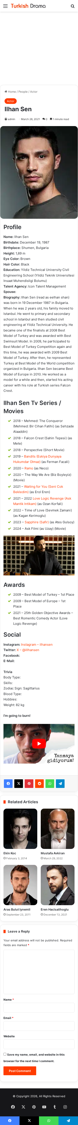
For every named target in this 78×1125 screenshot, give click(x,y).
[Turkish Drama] (28, 6)
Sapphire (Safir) (37, 522)
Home (11, 91)
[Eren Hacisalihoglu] (58, 885)
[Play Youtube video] (39, 744)
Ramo (28, 468)
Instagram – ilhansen (37, 644)
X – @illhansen (28, 650)
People (23, 91)
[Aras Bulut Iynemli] (20, 885)
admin (11, 119)
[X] (18, 783)
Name (8, 999)
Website (9, 1036)
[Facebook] (8, 783)
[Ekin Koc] (20, 829)
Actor (33, 91)
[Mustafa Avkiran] (58, 829)
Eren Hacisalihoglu (55, 909)
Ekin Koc (9, 853)
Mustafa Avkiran (53, 853)
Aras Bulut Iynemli (16, 909)
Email (8, 1018)
